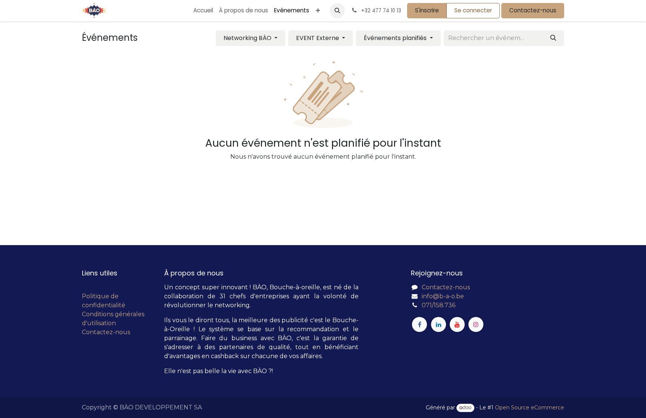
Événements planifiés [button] (396, 38)
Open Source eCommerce (529, 407)
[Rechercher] (553, 38)
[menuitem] (203, 10)
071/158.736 (438, 305)
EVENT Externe (318, 38)
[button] (337, 10)
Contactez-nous (532, 10)
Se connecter (473, 10)
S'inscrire (427, 10)
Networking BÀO (248, 38)
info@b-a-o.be (443, 296)
